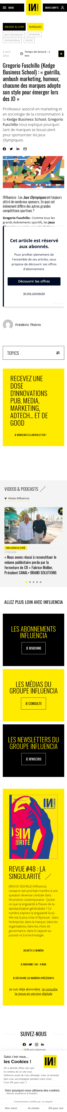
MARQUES (35, 27)
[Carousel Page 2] (30, 582)
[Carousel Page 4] (37, 582)
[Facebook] (4, 149)
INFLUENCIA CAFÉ (15, 547)
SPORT (29, 40)
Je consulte (33, 703)
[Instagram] (36, 1044)
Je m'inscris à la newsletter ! (30, 435)
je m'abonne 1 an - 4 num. (34, 964)
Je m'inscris (34, 759)
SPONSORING (12, 40)
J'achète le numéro (33, 950)
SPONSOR (34, 34)
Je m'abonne (33, 648)
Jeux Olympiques (13, 34)
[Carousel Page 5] (41, 582)
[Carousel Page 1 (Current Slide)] (26, 582)
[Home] (33, 7)
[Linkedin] (18, 149)
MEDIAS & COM (14, 27)
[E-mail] (25, 149)
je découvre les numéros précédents (33, 978)
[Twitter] (11, 149)
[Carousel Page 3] (33, 582)
